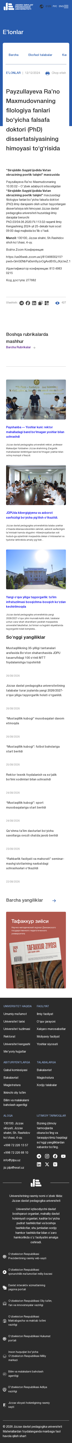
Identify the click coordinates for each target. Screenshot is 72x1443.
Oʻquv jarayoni (46, 1022)
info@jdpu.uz (12, 1160)
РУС (55, 6)
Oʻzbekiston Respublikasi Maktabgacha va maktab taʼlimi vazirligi (27, 1321)
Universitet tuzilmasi (17, 1029)
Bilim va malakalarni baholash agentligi (16, 1103)
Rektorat (9, 1037)
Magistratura (12, 1085)
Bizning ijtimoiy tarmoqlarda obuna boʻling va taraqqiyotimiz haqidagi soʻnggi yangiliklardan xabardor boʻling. (52, 1135)
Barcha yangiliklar (24, 900)
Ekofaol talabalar (40, 55)
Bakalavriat (11, 1078)
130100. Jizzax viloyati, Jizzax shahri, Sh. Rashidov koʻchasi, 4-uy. (17, 1130)
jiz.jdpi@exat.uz (14, 1168)
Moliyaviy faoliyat (48, 1037)
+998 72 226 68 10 (16, 1153)
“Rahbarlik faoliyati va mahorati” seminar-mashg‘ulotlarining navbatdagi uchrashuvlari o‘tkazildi (35, 864)
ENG (61, 6)
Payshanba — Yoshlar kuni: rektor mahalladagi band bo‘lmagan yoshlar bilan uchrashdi (35, 432)
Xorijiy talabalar (47, 1085)
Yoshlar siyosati (47, 1044)
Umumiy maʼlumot (15, 1014)
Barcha (13, 55)
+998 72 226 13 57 (16, 1145)
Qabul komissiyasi (15, 1070)
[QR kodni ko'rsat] (47, 303)
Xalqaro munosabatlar (51, 1029)
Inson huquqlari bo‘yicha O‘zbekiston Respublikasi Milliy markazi (27, 1356)
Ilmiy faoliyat (45, 1014)
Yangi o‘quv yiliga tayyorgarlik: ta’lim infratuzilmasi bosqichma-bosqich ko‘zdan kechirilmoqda (36, 602)
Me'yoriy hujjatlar (15, 1051)
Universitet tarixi (14, 1022)
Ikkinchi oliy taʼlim (15, 1093)
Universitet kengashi (17, 1044)
